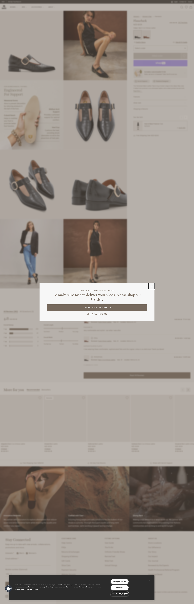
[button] (8, 588)
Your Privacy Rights (119, 594)
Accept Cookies (119, 581)
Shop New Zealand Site (97, 314)
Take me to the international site (97, 307)
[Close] (149, 580)
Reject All (119, 587)
